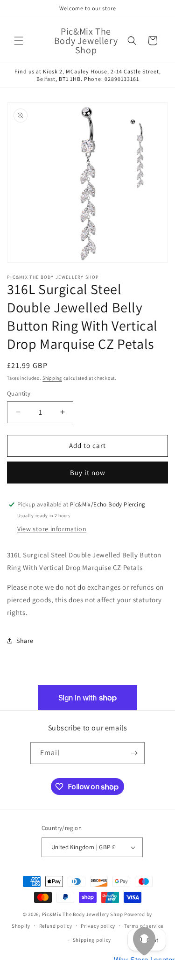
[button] (18, 40)
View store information (51, 529)
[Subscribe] (134, 753)
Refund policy (55, 926)
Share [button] (25, 640)
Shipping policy (92, 940)
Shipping (52, 378)
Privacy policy (98, 926)
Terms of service (143, 926)
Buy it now (87, 472)
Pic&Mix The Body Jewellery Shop (82, 914)
